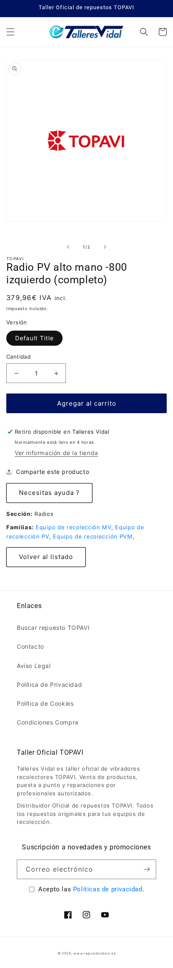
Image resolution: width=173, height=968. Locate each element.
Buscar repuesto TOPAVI (53, 627)
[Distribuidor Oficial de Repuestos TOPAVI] (87, 31)
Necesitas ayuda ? (49, 493)
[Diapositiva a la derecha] (105, 247)
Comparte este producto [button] (52, 471)
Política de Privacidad (49, 684)
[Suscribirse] (146, 869)
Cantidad (18, 356)
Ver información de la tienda (56, 452)
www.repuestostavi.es (94, 953)
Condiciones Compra (48, 722)
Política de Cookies (45, 703)
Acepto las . (91, 889)
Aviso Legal (34, 665)
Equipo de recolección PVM (93, 536)
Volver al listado (46, 557)
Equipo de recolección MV (73, 527)
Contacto (30, 646)
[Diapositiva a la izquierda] (68, 247)
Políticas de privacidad (107, 889)
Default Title (34, 338)
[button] (10, 32)
